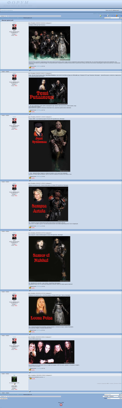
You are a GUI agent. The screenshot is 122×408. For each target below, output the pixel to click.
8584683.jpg (39, 176)
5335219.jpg (39, 226)
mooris (14, 23)
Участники (105, 13)
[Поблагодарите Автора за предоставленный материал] (32, 67)
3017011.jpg (39, 330)
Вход (12, 10)
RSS (120, 10)
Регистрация (7, 10)
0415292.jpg (39, 368)
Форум (1, 17)
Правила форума (111, 13)
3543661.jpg (39, 66)
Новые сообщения (98, 13)
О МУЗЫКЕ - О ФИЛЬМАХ (18, 17)
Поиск (117, 13)
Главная (2, 10)
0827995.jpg (39, 110)
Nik (14, 375)
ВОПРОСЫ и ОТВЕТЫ (8, 17)
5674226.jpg (39, 286)
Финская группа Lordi (28, 17)
